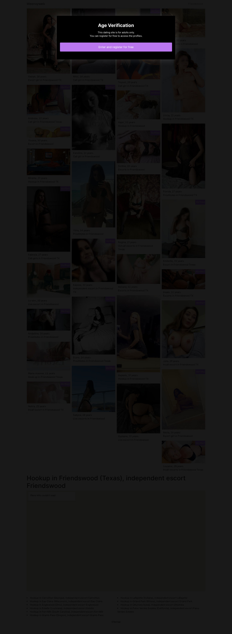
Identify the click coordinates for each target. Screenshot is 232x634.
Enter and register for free (116, 47)
